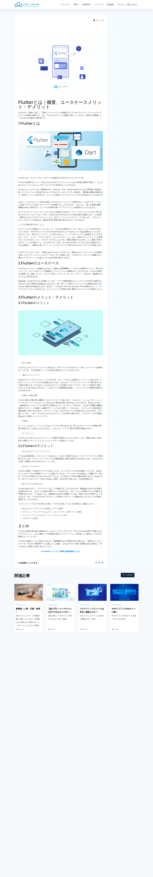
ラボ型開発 (114, 791)
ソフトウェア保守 (21, 791)
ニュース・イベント (86, 847)
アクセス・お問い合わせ (127, 4)
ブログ (81, 837)
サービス (64, 4)
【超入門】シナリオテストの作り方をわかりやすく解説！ (60, 611)
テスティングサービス (23, 803)
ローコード (50, 809)
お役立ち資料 (83, 842)
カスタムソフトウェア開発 (25, 785)
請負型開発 (114, 785)
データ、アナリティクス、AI (58, 794)
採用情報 (110, 4)
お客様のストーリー (54, 837)
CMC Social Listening (87, 794)
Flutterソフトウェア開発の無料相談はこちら (61, 551)
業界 (48, 842)
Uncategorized (20, 605)
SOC (80, 817)
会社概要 (18, 837)
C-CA (80, 812)
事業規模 (49, 847)
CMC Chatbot (84, 800)
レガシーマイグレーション (25, 797)
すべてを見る (128, 575)
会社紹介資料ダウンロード (25, 842)
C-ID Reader (83, 806)
